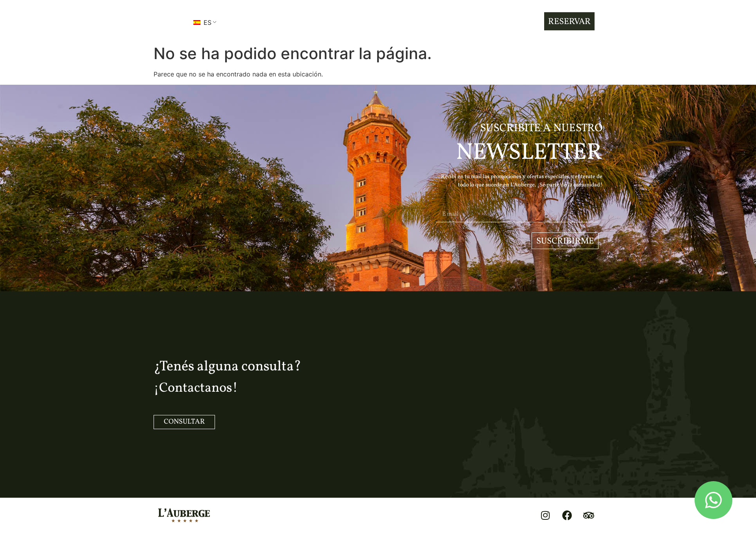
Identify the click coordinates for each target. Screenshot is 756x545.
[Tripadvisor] (588, 515)
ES (206, 22)
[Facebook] (567, 515)
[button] (168, 21)
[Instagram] (545, 515)
